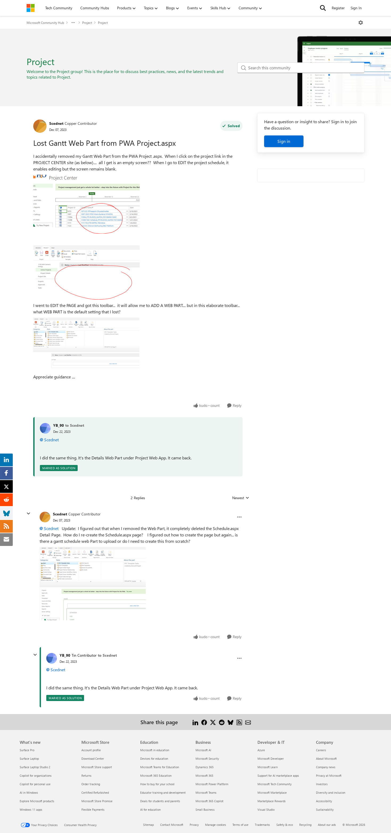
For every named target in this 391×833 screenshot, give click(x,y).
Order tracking (90, 784)
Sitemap (148, 825)
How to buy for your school (157, 784)
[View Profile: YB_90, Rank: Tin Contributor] (51, 658)
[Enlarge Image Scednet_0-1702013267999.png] (93, 583)
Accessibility (324, 801)
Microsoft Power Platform (212, 784)
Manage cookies (215, 825)
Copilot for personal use (35, 784)
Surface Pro (27, 750)
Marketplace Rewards (271, 801)
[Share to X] (213, 722)
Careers (321, 750)
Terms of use (240, 825)
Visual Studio (265, 809)
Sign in (283, 141)
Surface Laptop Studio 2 (35, 767)
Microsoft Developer (270, 759)
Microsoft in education (154, 750)
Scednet (56, 123)
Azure (261, 750)
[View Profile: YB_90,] (45, 428)
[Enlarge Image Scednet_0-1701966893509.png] (86, 204)
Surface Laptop (29, 759)
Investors (322, 784)
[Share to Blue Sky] (230, 722)
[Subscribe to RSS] (239, 722)
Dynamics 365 (205, 767)
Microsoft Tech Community (274, 784)
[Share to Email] (248, 722)
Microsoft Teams (206, 792)
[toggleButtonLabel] (360, 22)
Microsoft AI (203, 750)
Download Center (92, 759)
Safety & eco (284, 825)
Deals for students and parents (160, 801)
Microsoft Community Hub (45, 22)
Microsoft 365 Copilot (209, 801)
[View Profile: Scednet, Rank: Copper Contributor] (40, 126)
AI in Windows (29, 792)
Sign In (356, 7)
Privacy (194, 825)
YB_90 (58, 425)
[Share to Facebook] (204, 722)
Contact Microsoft (171, 825)
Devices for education (154, 759)
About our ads (327, 825)
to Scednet (74, 425)
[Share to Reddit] (221, 722)
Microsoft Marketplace (272, 792)
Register (338, 7)
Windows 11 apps (31, 809)
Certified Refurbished (95, 792)
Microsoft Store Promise (97, 801)
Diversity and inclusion (330, 792)
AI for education (150, 809)
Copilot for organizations (36, 776)
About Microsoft (326, 759)
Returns (86, 776)
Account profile (91, 750)
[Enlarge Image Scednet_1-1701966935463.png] (86, 272)
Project (87, 22)
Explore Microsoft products (37, 801)
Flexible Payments (93, 809)
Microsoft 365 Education (156, 776)
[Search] (323, 8)
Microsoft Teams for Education (159, 767)
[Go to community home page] (31, 8)
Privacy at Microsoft (329, 776)
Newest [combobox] (240, 498)
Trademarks (262, 825)
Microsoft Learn (267, 767)
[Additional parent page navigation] (73, 22)
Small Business (205, 809)
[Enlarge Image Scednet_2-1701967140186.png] (86, 344)
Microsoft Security (207, 759)
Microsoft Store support (96, 767)
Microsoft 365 (204, 776)
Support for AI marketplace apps (278, 776)
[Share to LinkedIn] (195, 722)
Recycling (305, 825)
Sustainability (325, 809)
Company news (325, 767)
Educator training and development (163, 792)
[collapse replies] (28, 513)
